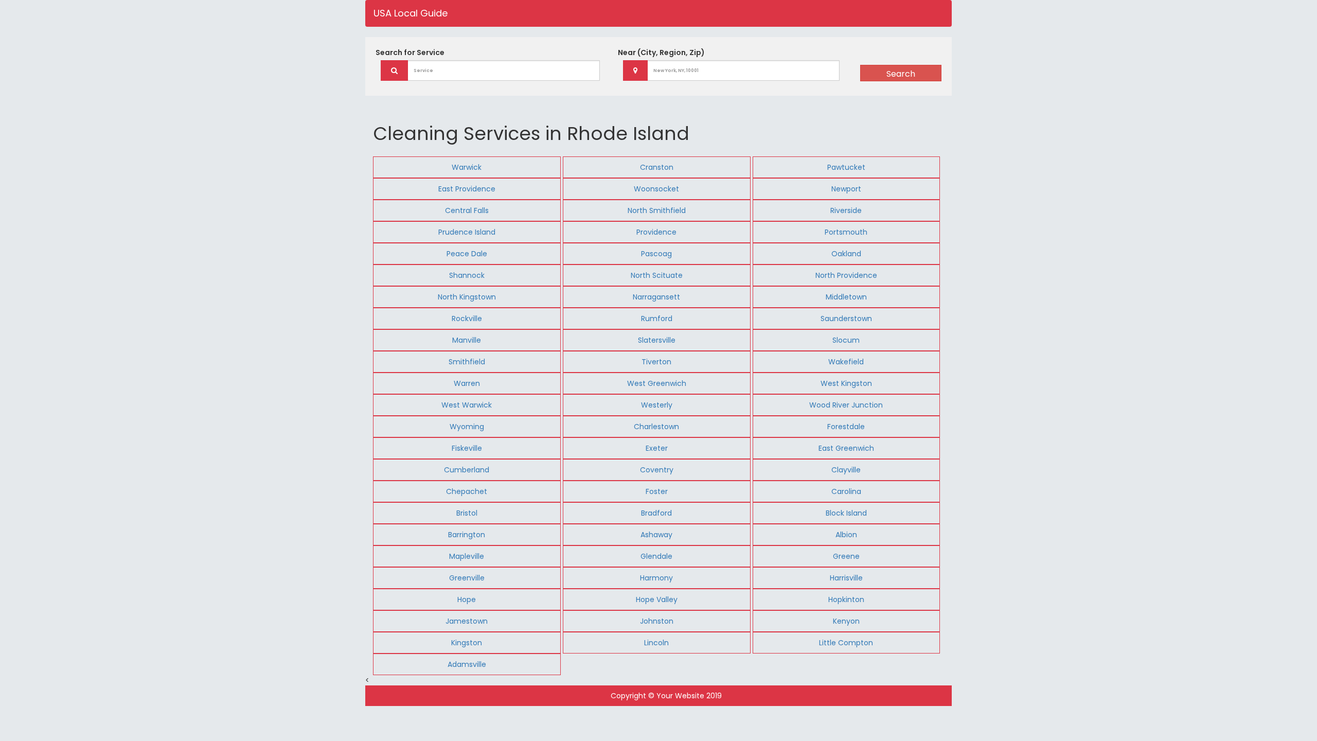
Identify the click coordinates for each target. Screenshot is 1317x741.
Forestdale (846, 426)
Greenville (467, 578)
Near (661, 52)
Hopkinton (846, 599)
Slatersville (656, 340)
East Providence (466, 189)
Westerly (656, 405)
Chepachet (466, 491)
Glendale (656, 556)
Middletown (846, 297)
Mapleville (466, 556)
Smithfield (467, 362)
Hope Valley (657, 599)
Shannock (467, 275)
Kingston (466, 643)
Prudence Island (466, 232)
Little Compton (846, 643)
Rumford (656, 318)
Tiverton (656, 362)
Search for (410, 52)
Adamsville (467, 664)
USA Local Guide (410, 13)
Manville (466, 340)
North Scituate (657, 275)
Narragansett (656, 297)
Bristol (466, 513)
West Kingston (846, 383)
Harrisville (846, 578)
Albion (846, 535)
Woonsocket (656, 189)
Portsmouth (846, 232)
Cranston (656, 167)
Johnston (656, 621)
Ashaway (656, 535)
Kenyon (846, 621)
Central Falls (467, 210)
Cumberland (466, 470)
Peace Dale (467, 254)
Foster (657, 491)
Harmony (656, 578)
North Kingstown (467, 297)
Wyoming (467, 426)
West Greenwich (656, 383)
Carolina (846, 491)
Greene (846, 556)
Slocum (846, 340)
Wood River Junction (846, 405)
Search (900, 74)
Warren (467, 383)
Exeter (657, 448)
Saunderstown (846, 318)
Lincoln (656, 643)
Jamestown (467, 621)
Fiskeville (467, 448)
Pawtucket (846, 167)
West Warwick (466, 405)
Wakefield (846, 362)
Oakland (846, 254)
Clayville (846, 470)
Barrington (466, 535)
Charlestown (656, 426)
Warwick (467, 167)
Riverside (846, 210)
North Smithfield (657, 210)
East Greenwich (846, 448)
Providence (656, 232)
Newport (846, 189)
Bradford (656, 513)
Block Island (846, 513)
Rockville (467, 318)
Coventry (656, 470)
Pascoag (656, 254)
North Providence (846, 275)
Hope (466, 599)
